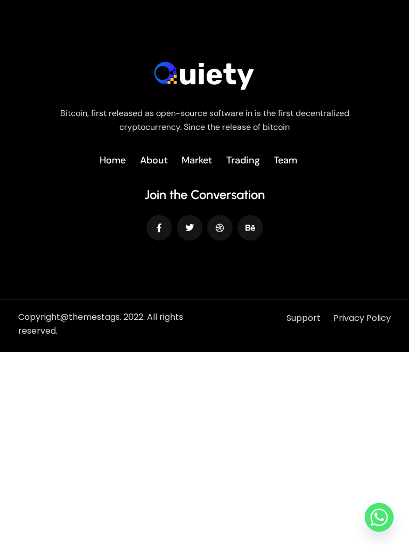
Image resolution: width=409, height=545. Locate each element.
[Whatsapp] (379, 517)
